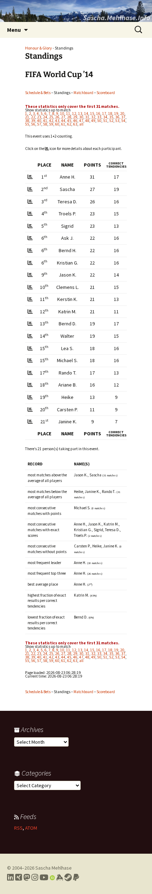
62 (69, 124)
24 (45, 117)
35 (111, 117)
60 (57, 124)
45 (69, 120)
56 (33, 124)
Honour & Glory (38, 48)
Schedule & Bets (38, 92)
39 (33, 120)
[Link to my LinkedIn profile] (10, 877)
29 (75, 117)
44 (63, 120)
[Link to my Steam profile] (68, 877)
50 (99, 120)
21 (27, 117)
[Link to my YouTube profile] (44, 877)
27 (63, 117)
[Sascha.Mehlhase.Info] (76, 11)
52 (111, 120)
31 (87, 117)
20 (122, 113)
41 (45, 120)
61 (63, 124)
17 (104, 113)
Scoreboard (106, 92)
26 (57, 117)
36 (117, 117)
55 (27, 124)
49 (93, 120)
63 (75, 124)
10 (62, 113)
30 (81, 117)
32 (93, 117)
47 (81, 120)
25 (51, 117)
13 (80, 113)
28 (69, 117)
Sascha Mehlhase (53, 868)
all (81, 124)
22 (33, 117)
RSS (18, 828)
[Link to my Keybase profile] (59, 877)
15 (92, 113)
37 (123, 117)
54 (123, 120)
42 (51, 120)
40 (39, 120)
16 (98, 113)
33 (99, 117)
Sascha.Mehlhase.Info (116, 17)
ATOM (31, 828)
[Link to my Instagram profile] (34, 877)
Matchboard (83, 92)
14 (86, 113)
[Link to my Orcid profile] (52, 877)
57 (39, 124)
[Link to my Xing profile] (18, 877)
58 (45, 124)
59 (51, 124)
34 (105, 117)
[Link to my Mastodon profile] (26, 877)
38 (27, 120)
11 (68, 113)
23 (39, 117)
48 (87, 120)
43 (57, 120)
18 (110, 113)
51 (105, 120)
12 (74, 113)
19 (116, 113)
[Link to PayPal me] (76, 877)
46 (75, 120)
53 (117, 120)
